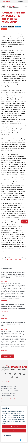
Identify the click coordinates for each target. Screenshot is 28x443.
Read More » (4, 300)
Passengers (7, 1)
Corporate (21, 1)
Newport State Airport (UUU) (8, 388)
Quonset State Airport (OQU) (8, 393)
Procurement (4, 404)
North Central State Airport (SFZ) (9, 391)
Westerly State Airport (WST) (8, 395)
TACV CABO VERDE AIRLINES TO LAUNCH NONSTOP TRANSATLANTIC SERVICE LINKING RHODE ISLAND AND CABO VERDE (13, 306)
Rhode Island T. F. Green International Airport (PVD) (13, 384)
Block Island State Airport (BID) (8, 386)
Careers (3, 402)
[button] (26, 6)
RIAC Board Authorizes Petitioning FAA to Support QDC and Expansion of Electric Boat (13, 324)
